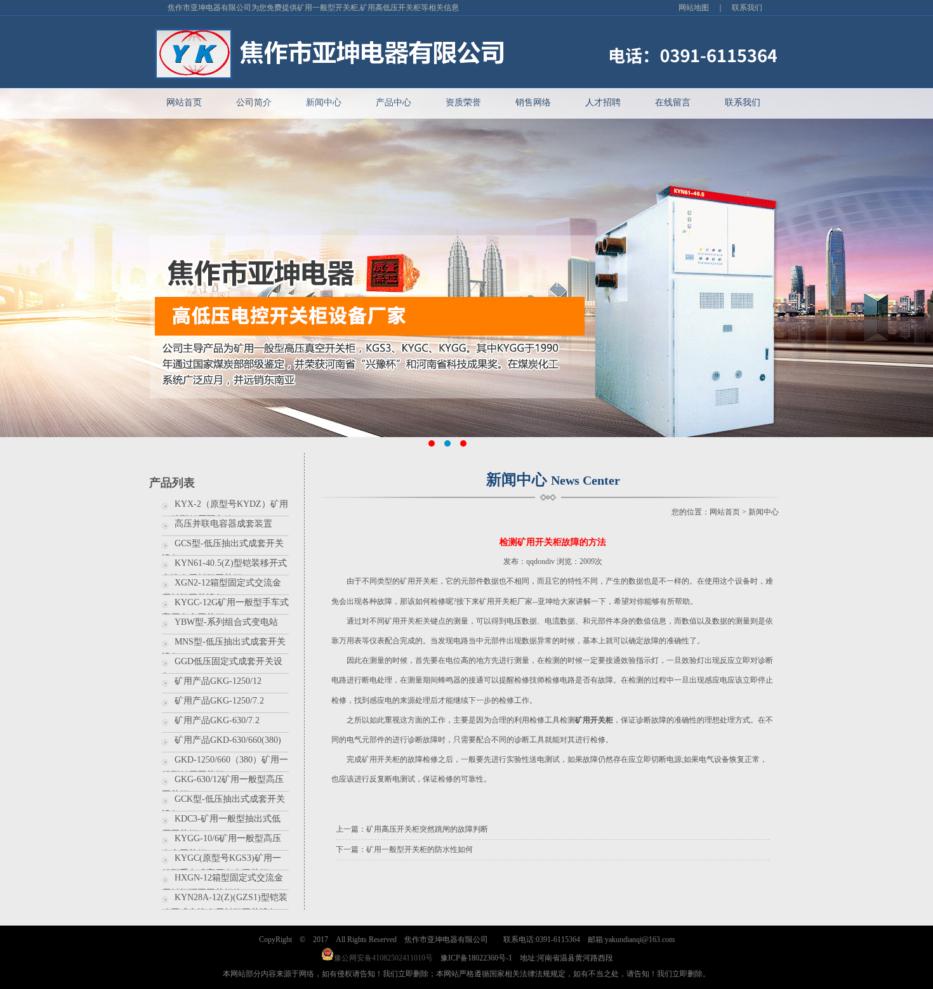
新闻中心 (323, 102)
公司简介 (254, 102)
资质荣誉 (463, 102)
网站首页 (184, 102)
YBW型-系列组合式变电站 (226, 622)
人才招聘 (603, 102)
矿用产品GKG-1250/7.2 (219, 700)
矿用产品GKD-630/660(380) (228, 740)
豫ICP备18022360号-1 (476, 957)
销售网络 (533, 102)
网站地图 (693, 7)
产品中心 (393, 102)
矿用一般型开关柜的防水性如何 (419, 849)
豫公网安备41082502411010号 (383, 957)
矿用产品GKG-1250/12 (218, 681)
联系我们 (747, 7)
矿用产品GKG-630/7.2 (217, 720)
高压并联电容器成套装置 (223, 523)
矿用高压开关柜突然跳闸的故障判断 (427, 829)
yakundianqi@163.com (640, 939)
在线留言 (673, 102)
